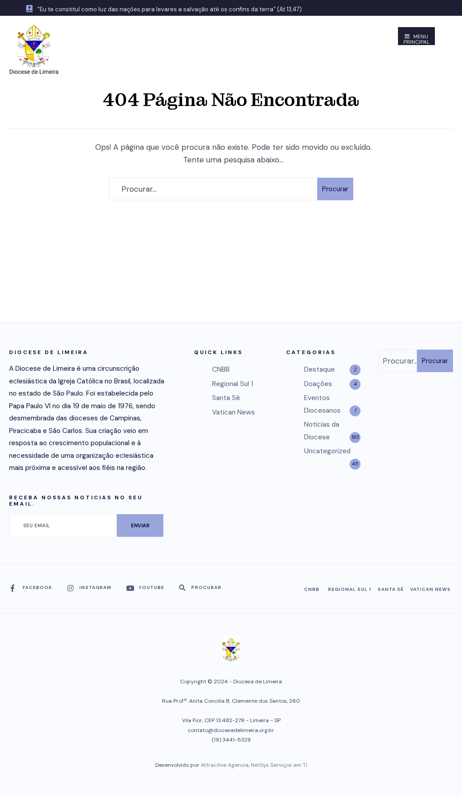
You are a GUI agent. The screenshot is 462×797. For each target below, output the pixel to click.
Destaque (319, 369)
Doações (318, 383)
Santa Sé (226, 397)
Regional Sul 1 (232, 383)
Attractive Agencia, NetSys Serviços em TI (254, 765)
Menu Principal (416, 39)
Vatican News (233, 412)
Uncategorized (327, 451)
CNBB (221, 369)
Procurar (335, 188)
